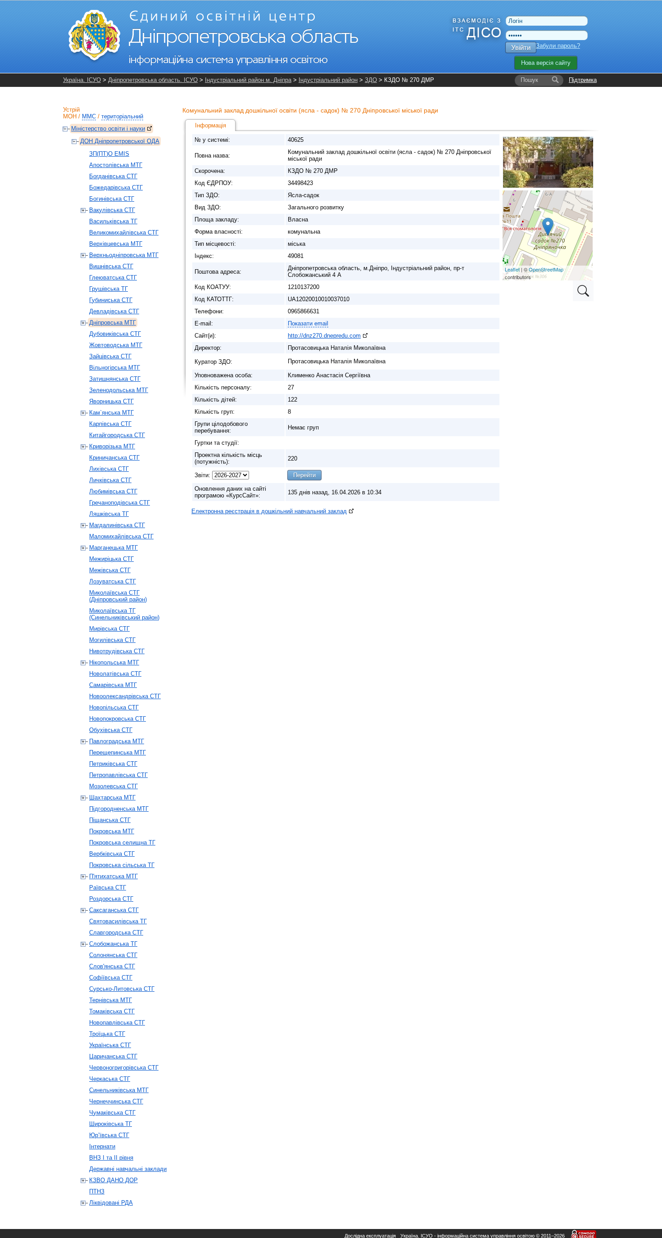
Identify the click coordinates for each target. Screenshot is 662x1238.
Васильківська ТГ (113, 221)
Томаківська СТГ (112, 1011)
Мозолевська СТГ (113, 786)
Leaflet (512, 269)
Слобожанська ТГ (113, 943)
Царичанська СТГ (113, 1056)
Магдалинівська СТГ (117, 525)
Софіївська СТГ (110, 977)
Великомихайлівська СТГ (124, 232)
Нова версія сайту (546, 62)
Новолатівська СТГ (115, 673)
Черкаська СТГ (109, 1078)
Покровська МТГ (111, 831)
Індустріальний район (328, 80)
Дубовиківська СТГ (115, 333)
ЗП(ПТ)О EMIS (109, 153)
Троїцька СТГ (107, 1033)
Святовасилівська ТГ (118, 921)
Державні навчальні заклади (128, 1169)
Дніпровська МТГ (112, 322)
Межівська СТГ (110, 570)
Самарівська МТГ (113, 685)
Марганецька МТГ (113, 547)
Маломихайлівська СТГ (121, 536)
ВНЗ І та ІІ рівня (111, 1157)
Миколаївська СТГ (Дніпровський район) (118, 596)
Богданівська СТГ (113, 176)
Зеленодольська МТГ (118, 390)
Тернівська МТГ (110, 1000)
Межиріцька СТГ (111, 559)
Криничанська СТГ (114, 457)
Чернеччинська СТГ (116, 1101)
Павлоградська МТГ (116, 741)
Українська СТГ (110, 1045)
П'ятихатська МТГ (113, 876)
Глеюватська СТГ (113, 277)
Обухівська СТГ (110, 730)
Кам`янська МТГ (111, 412)
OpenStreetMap (546, 269)
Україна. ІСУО (82, 80)
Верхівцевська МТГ (115, 243)
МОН (70, 116)
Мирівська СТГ (109, 628)
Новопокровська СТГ (117, 718)
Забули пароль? (558, 45)
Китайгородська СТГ (117, 435)
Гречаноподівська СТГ (119, 502)
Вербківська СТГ (112, 853)
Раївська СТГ (107, 887)
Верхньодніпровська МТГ (124, 255)
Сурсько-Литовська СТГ (121, 988)
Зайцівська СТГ (110, 356)
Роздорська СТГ (111, 898)
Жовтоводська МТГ (115, 345)
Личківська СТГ (110, 480)
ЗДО (371, 80)
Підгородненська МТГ (119, 808)
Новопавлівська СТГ (117, 1022)
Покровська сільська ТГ (121, 865)
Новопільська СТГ (114, 707)
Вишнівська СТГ (111, 266)
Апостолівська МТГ (115, 165)
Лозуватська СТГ (112, 581)
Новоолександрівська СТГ (125, 696)
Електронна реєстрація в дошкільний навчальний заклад (269, 511)
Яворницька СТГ (111, 401)
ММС (89, 116)
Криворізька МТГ (112, 446)
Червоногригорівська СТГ (124, 1067)
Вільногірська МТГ (114, 367)
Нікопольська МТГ (114, 662)
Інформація (210, 125)
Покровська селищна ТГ (122, 842)
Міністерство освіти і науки (108, 128)
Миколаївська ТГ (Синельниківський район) (124, 614)
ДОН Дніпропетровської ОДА (119, 141)
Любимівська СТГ (113, 491)
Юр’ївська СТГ (109, 1135)
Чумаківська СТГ (112, 1112)
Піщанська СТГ (110, 820)
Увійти (521, 47)
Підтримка (583, 80)
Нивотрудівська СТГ (117, 651)
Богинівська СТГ (111, 198)
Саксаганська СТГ (114, 910)
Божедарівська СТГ (116, 187)
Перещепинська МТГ (117, 752)
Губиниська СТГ (110, 300)
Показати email (308, 323)
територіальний (122, 116)
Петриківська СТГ (113, 763)
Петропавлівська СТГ (118, 775)
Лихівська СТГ (109, 468)
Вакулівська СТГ (112, 210)
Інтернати (102, 1146)
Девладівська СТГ (114, 311)
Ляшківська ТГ (109, 514)
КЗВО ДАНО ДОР (113, 1180)
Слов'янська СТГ (112, 966)
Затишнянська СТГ (115, 378)
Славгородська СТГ (116, 932)
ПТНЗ (96, 1191)
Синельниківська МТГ (119, 1090)
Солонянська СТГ (113, 955)
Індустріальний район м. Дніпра (248, 80)
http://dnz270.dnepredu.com (324, 335)
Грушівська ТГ (108, 288)
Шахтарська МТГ (112, 797)
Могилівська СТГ (112, 640)
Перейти (304, 475)
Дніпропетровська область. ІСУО (153, 80)
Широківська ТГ (110, 1124)
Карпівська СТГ (110, 423)
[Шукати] (555, 80)
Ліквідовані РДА (111, 1202)
